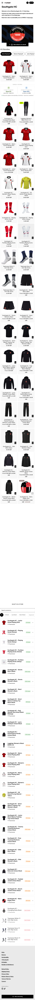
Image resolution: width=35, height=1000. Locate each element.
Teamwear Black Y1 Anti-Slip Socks (8, 290)
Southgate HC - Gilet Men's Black (9, 447)
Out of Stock (22, 614)
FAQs (3, 952)
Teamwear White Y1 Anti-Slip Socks (9, 267)
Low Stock (14, 614)
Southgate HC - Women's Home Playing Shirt (26, 145)
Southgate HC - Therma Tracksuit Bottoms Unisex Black (9, 421)
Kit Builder (4, 962)
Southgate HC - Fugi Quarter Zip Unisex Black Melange (26, 367)
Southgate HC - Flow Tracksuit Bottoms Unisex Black (26, 421)
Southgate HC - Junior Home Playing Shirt (8, 169)
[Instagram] (2, 988)
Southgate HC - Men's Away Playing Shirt (26, 77)
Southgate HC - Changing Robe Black (9, 119)
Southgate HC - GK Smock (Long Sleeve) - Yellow (26, 194)
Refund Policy (5, 969)
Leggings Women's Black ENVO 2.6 (26, 119)
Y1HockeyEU (5, 959)
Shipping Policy (6, 971)
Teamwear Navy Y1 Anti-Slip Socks (26, 267)
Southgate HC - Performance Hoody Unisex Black (26, 394)
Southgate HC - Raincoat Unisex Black (9, 470)
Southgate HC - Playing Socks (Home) (9, 218)
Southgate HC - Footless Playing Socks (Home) (8, 243)
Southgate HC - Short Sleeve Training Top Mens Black (9, 342)
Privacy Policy (5, 974)
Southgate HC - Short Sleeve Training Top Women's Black (26, 342)
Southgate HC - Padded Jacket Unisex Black (26, 471)
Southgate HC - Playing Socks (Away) (26, 218)
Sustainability (5, 957)
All (1, 614)
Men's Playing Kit (6, 53)
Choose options (15, 73)
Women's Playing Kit (18, 53)
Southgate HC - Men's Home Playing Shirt (9, 77)
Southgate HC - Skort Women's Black (26, 316)
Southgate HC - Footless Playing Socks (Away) (26, 243)
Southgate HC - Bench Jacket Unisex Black (8, 497)
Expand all (31, 615)
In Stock (7, 614)
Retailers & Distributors (8, 964)
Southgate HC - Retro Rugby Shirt (26, 497)
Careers (4, 981)
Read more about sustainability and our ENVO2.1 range (17, 17)
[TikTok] (5, 988)
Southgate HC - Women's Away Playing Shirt (8, 194)
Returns (4, 954)
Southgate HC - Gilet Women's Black (26, 447)
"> (17, 44)
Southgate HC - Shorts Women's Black (8, 316)
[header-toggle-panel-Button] (2, 3)
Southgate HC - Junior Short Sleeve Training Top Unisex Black (8, 367)
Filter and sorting (19, 996)
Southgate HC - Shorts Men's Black (26, 290)
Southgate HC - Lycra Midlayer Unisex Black (9, 393)
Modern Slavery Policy (8, 976)
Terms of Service (6, 979)
